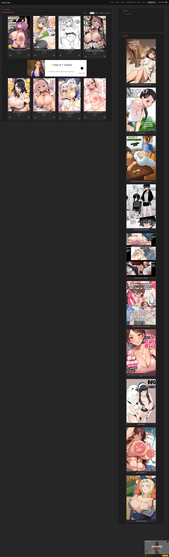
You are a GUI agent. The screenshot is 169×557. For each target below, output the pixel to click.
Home (112, 2)
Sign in (138, 2)
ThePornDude (161, 2)
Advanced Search (131, 2)
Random (123, 2)
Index (117, 2)
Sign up (144, 2)
